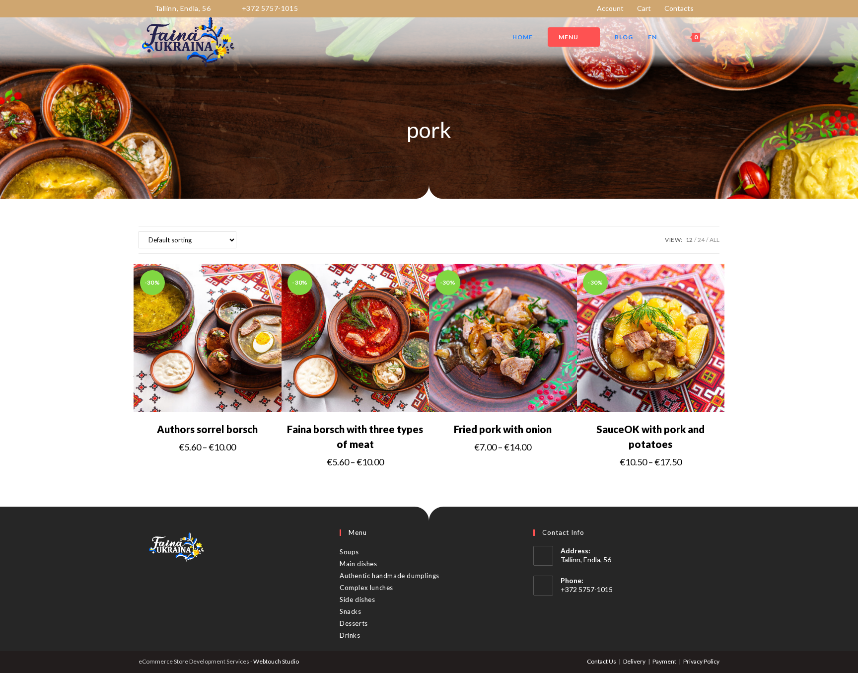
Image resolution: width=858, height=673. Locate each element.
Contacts (679, 8)
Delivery (634, 661)
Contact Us (601, 661)
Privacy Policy (701, 661)
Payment (664, 661)
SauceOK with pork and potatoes (650, 436)
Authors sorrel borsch (207, 429)
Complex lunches (366, 588)
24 (701, 239)
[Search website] (717, 37)
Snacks (350, 611)
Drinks (350, 635)
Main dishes (358, 564)
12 (689, 239)
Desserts (354, 623)
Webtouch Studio (276, 661)
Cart (644, 8)
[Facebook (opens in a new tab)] (705, 8)
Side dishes (357, 599)
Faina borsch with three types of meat (355, 436)
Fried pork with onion (503, 429)
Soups (349, 552)
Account (610, 8)
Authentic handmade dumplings (389, 576)
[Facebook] (153, 587)
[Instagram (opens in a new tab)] (715, 8)
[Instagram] (167, 587)
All (714, 239)
